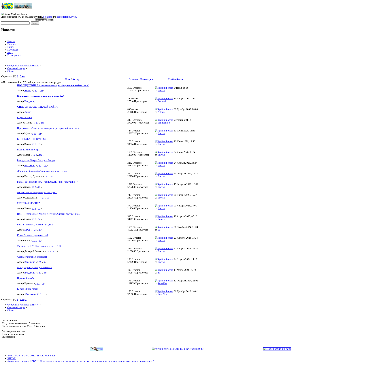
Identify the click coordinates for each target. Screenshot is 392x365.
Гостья (161, 90)
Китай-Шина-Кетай (27, 289)
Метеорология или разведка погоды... (37, 192)
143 (41, 91)
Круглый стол (24, 117)
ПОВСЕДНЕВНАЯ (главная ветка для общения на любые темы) (53, 85)
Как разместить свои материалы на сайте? (40, 96)
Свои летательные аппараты (32, 256)
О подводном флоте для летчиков (34, 267)
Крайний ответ (176, 79)
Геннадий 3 (164, 122)
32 (39, 208)
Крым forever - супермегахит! (32, 235)
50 (40, 133)
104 (40, 230)
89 (39, 187)
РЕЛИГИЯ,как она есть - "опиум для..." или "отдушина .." (47, 181)
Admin (27, 90)
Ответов (133, 79)
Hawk (27, 229)
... (39, 91)
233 (42, 123)
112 (40, 155)
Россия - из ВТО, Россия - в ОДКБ (35, 224)
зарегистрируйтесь (67, 16)
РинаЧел (162, 283)
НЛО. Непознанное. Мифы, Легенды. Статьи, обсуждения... (48, 214)
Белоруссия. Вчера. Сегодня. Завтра (36, 160)
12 (39, 144)
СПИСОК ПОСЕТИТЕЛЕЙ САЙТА (37, 106)
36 (52, 176)
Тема (67, 79)
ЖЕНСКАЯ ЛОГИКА (28, 203)
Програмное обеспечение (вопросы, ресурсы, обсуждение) (48, 128)
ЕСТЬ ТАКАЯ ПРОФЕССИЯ (32, 139)
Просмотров (146, 79)
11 (44, 294)
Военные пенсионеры (28, 149)
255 (54, 251)
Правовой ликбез (26, 278)
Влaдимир (29, 101)
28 (45, 273)
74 (40, 241)
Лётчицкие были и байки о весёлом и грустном (42, 171)
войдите (47, 16)
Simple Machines (46, 355)
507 (160, 229)
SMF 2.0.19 (13, 355)
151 (45, 166)
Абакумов (29, 294)
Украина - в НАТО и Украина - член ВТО (39, 246)
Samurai (162, 101)
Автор (75, 79)
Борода (161, 219)
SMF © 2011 (28, 355)
